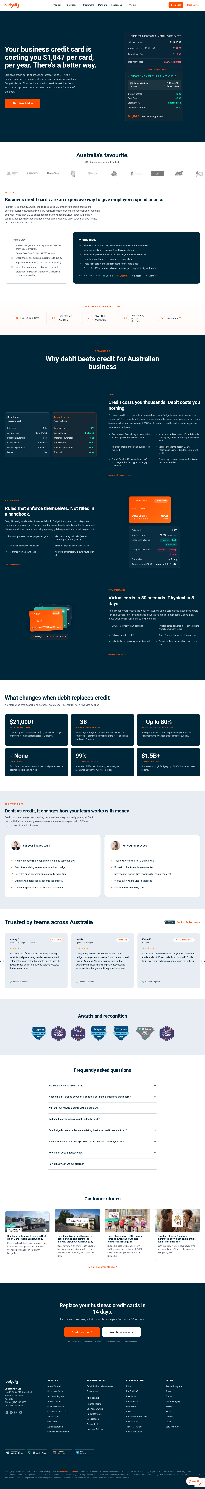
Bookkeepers (93, 1419)
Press (168, 1391)
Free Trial (176, 5)
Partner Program (174, 1386)
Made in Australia (68, 1471)
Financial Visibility (55, 1406)
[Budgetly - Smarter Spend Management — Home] (21, 1382)
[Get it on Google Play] (37, 1452)
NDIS (128, 1386)
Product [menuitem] (56, 5)
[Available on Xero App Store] (85, 1452)
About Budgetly (173, 1401)
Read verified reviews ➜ (188, 922)
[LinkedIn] (6, 1412)
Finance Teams (94, 1404)
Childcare (130, 1411)
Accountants (93, 1424)
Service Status (173, 1427)
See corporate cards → (118, 654)
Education (131, 1406)
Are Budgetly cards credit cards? (66, 1085)
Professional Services (136, 1416)
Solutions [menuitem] (72, 5)
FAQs (168, 1411)
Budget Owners (94, 1414)
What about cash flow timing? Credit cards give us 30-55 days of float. (87, 1141)
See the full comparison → (120, 475)
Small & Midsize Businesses (100, 1386)
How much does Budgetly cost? (65, 1152)
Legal (168, 1421)
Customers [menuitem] (88, 5)
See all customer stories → (103, 1267)
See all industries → (135, 1431)
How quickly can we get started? (66, 1164)
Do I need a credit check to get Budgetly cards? (74, 1119)
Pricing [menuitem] (132, 5)
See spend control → (13, 565)
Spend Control (54, 1386)
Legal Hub (56, 1471)
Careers (169, 1416)
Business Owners (95, 1409)
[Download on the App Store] (15, 1452)
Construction (132, 1401)
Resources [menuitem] (116, 5)
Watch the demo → (121, 1332)
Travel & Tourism (134, 1427)
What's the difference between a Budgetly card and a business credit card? (89, 1096)
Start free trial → (22, 103)
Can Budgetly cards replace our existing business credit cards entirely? (87, 1130)
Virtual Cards (53, 1416)
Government (132, 1421)
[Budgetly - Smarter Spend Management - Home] (12, 5)
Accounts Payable (56, 1396)
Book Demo (193, 5)
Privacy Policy (44, 1471)
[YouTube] (20, 1412)
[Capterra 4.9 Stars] (62, 1452)
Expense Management (58, 1431)
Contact (169, 1396)
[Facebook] (11, 1412)
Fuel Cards (52, 1421)
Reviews (170, 1406)
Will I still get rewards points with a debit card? (73, 1108)
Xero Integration (55, 1427)
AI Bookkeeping (54, 1401)
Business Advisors (95, 1429)
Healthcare (131, 1396)
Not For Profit (132, 1391)
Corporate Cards (55, 1391)
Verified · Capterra (20, 982)
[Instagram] (15, 1412)
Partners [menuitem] (102, 5)
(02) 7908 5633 (19, 1402)
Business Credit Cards (57, 1411)
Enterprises (92, 1391)
